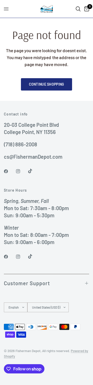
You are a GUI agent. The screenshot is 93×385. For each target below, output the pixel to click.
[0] (85, 9)
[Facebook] (9, 171)
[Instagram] (21, 171)
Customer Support (27, 283)
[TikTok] (34, 171)
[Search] (78, 9)
